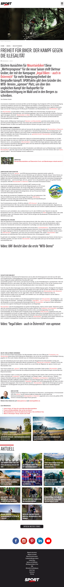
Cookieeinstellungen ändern (32, 558)
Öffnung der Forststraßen (44, 362)
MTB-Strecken (33, 203)
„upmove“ (17, 173)
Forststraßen (15, 376)
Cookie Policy (32, 560)
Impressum (32, 572)
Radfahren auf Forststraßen (49, 308)
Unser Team (32, 570)
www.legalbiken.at (34, 400)
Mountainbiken (53, 108)
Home (2, 46)
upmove (18, 394)
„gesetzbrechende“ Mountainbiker (41, 134)
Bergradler (28, 381)
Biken (8, 46)
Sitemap (32, 574)
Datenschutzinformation (32, 556)
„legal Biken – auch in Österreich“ (41, 300)
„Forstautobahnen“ (43, 227)
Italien (61, 149)
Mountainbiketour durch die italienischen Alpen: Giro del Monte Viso (24, 412)
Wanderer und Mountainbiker (33, 121)
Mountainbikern (26, 142)
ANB (32, 566)
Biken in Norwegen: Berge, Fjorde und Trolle (17, 413)
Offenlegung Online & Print (32, 564)
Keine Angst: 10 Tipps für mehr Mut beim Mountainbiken (20, 408)
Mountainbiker (35, 65)
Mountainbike (17, 46)
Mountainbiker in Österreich (55, 129)
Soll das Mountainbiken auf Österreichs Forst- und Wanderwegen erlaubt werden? (38, 161)
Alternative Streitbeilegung (32, 568)
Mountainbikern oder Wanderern (53, 291)
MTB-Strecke (36, 197)
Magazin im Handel (32, 554)
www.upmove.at (21, 400)
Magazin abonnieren (32, 552)
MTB (44, 212)
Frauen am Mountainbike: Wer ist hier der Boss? (18, 410)
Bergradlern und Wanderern (40, 378)
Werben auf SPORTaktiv (32, 562)
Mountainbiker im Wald (23, 115)
